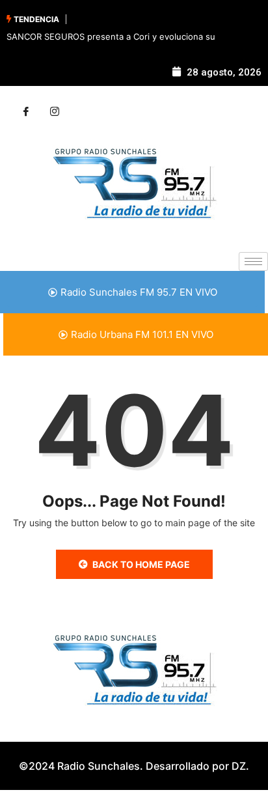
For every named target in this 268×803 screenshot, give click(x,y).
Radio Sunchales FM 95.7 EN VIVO (138, 292)
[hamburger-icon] (253, 261)
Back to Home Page (141, 564)
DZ (239, 765)
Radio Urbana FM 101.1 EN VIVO (142, 334)
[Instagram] (54, 112)
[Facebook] (26, 112)
